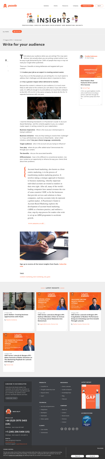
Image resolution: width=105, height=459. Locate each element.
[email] (6, 60)
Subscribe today (11, 398)
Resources (65, 6)
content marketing (26, 277)
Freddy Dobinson (91, 56)
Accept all (92, 456)
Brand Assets (65, 415)
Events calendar (66, 386)
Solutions (46, 6)
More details (100, 448)
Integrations (43, 409)
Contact (64, 422)
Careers (64, 412)
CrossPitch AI (44, 386)
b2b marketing (38, 277)
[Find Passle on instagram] (69, 429)
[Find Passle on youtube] (77, 429)
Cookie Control (8, 449)
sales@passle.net (10, 442)
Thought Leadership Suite (47, 389)
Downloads (43, 415)
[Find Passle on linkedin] (65, 429)
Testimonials (44, 432)
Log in (99, 5)
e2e (45, 277)
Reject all (77, 456)
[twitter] (6, 65)
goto (48, 277)
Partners (64, 419)
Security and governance (47, 406)
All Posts (6, 31)
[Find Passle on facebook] (62, 429)
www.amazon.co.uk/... (36, 223)
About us (64, 409)
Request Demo (87, 5)
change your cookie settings (15, 455)
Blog (63, 396)
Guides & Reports (67, 389)
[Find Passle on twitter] (73, 429)
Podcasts (64, 399)
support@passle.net (21, 444)
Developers (43, 412)
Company (75, 6)
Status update (44, 419)
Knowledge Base (66, 392)
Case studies (44, 429)
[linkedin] (6, 70)
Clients (56, 6)
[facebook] (6, 75)
